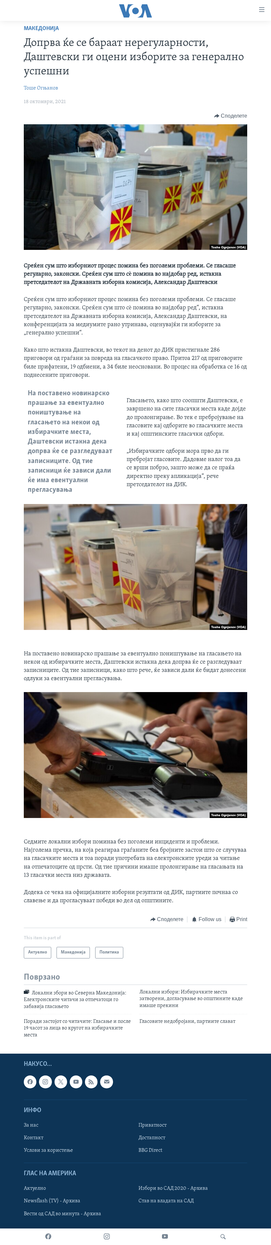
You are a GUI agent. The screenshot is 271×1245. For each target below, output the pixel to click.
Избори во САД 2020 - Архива (173, 1188)
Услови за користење (48, 1150)
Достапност (151, 1138)
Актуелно (35, 1188)
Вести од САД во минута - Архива (62, 1214)
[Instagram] (107, 1236)
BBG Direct (150, 1150)
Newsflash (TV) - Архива (52, 1201)
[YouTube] (165, 1236)
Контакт (33, 1138)
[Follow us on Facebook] (30, 1081)
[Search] (223, 1236)
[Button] (231, 116)
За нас (31, 1125)
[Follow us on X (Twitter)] (61, 1081)
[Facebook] (48, 1236)
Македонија (41, 29)
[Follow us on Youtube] (76, 1081)
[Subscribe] (106, 1081)
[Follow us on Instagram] (45, 1081)
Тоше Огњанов (41, 88)
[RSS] (91, 1081)
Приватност (152, 1125)
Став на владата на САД (166, 1201)
